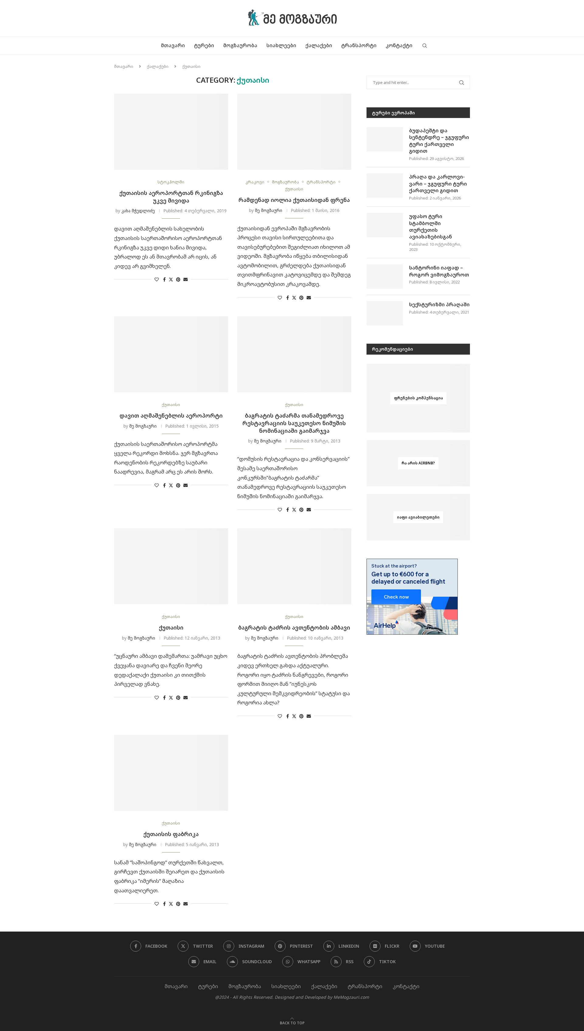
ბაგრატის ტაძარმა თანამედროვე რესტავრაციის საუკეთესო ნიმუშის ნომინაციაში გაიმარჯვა (294, 423)
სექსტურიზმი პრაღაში (439, 304)
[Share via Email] (185, 279)
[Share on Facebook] (164, 279)
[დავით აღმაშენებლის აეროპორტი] (171, 354)
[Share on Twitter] (171, 279)
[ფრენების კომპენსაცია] (418, 398)
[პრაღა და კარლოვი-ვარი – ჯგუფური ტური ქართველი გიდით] (385, 185)
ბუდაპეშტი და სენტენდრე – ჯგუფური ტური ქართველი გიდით (439, 140)
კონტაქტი (399, 45)
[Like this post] (157, 279)
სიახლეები (281, 45)
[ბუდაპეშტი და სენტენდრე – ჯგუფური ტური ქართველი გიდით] (385, 139)
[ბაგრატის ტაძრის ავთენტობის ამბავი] (294, 566)
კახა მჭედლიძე (138, 210)
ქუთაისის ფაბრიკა (171, 834)
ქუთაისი (171, 627)
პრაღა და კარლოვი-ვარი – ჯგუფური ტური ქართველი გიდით (438, 183)
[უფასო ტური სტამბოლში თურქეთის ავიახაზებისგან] (385, 225)
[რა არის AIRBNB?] (418, 463)
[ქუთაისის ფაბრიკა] (171, 773)
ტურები (204, 45)
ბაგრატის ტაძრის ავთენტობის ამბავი (294, 627)
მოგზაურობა (240, 45)
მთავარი (173, 45)
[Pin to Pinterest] (178, 279)
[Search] (425, 45)
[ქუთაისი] (171, 566)
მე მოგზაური (268, 210)
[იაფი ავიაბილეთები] (418, 517)
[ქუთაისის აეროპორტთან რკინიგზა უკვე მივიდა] (171, 132)
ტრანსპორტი (359, 45)
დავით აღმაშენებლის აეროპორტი (171, 415)
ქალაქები (318, 45)
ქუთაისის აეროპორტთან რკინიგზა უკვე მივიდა (171, 196)
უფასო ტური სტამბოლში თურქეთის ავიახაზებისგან (430, 226)
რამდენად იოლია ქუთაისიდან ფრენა (294, 199)
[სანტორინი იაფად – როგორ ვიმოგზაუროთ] (385, 276)
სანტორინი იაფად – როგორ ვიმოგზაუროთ (439, 271)
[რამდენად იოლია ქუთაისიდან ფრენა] (294, 132)
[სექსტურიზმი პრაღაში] (385, 313)
